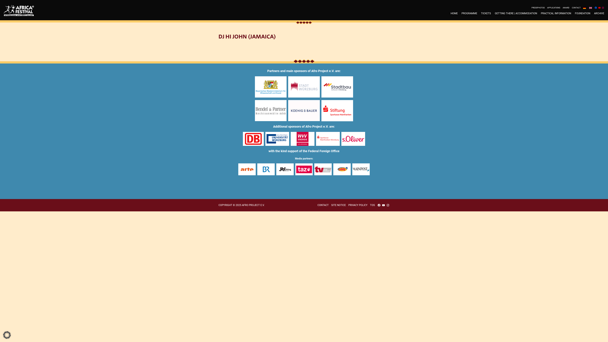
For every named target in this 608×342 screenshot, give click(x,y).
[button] (7, 335)
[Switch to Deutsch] (584, 7)
